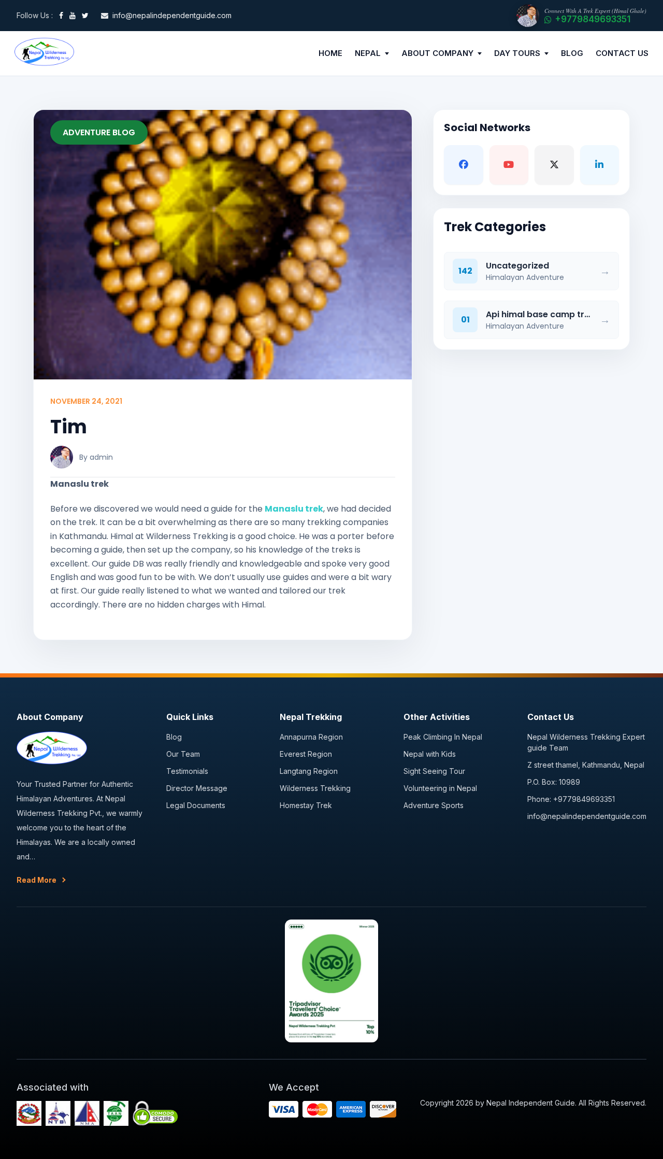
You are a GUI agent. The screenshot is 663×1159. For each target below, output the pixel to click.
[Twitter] (85, 15)
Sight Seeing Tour (434, 771)
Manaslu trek (294, 509)
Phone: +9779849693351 (571, 799)
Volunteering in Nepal (440, 788)
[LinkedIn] (599, 165)
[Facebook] (61, 15)
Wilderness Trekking (315, 788)
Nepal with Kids (429, 754)
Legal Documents (195, 805)
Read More (36, 879)
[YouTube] (72, 15)
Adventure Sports (433, 805)
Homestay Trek (306, 805)
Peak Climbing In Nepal (442, 736)
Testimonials (187, 771)
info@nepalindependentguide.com (586, 816)
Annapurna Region (311, 736)
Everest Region (306, 754)
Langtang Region (309, 771)
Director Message (196, 788)
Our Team (183, 754)
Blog (174, 736)
